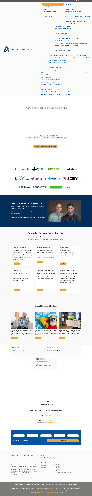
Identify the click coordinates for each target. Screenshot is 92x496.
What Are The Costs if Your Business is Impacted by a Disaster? (70, 40)
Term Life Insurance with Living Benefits (51, 79)
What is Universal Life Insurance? (49, 82)
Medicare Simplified (70, 9)
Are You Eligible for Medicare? (72, 6)
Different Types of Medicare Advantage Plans (76, 21)
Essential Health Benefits (55, 57)
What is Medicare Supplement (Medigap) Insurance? (77, 16)
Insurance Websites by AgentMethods (46, 494)
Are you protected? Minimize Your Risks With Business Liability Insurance (72, 36)
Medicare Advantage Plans (71, 14)
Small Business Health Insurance (62, 26)
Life (42, 72)
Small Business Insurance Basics (63, 28)
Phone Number (43, 433)
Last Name (29, 433)
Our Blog (88, 72)
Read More (14, 337)
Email (55, 433)
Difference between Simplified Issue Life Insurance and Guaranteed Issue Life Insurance (62, 91)
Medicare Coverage (69, 4)
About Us (78, 0)
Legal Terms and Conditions (49, 11)
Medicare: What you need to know (73, 11)
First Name (15, 433)
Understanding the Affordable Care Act (58, 70)
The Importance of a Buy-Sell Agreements (65, 48)
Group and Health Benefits (61, 33)
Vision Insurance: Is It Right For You (81, 57)
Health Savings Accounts (55, 67)
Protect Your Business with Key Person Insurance (67, 38)
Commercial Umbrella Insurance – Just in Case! (66, 45)
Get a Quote (46, 19)
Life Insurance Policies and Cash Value (50, 87)
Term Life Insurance (46, 77)
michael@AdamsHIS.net (48, 422)
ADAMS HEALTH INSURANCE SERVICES (46, 492)
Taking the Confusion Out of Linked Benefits (51, 84)
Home (44, 4)
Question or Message (72, 433)
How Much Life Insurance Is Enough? (50, 89)
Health (50, 53)
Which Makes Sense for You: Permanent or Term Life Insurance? (56, 94)
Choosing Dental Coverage (79, 55)
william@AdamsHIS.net (48, 420)
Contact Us (45, 14)
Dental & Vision (76, 53)
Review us (14, 353)
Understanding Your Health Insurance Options (60, 55)
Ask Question (63, 440)
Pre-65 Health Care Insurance (56, 65)
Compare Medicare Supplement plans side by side (77, 23)
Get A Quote (84, 0)
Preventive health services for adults (58, 62)
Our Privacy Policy (47, 16)
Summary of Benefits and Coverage (57, 60)
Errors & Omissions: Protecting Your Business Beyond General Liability (72, 43)
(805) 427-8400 (47, 415)
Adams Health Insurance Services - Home (53, 6)
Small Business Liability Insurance (63, 50)
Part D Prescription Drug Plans (72, 19)
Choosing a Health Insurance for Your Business (66, 31)
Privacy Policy (43, 465)
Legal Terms (43, 467)
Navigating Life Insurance (47, 74)
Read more (38, 368)
